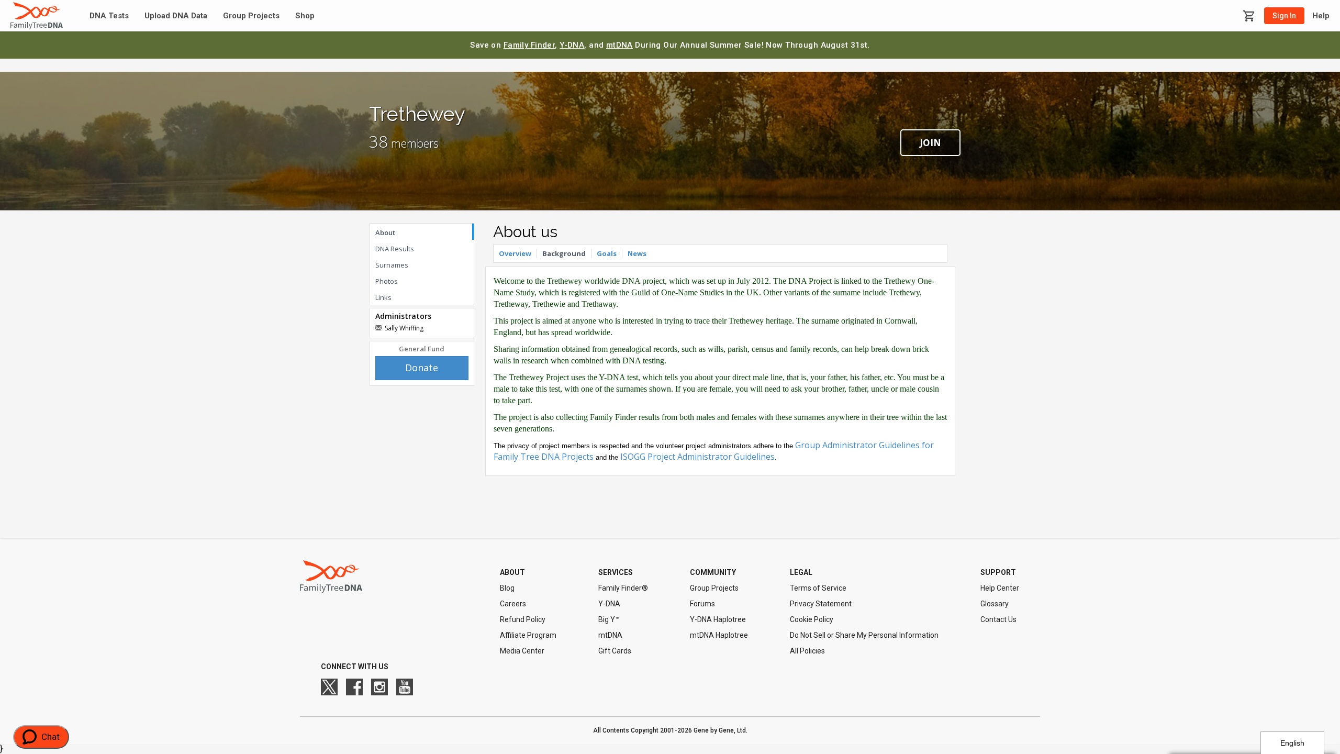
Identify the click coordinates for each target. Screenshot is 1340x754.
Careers (513, 603)
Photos (386, 281)
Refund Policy (522, 619)
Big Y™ (609, 619)
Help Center (999, 588)
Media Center (522, 651)
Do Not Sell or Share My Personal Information (864, 635)
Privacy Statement (821, 603)
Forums (702, 603)
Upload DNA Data (175, 16)
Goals (607, 253)
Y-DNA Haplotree (718, 619)
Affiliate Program (528, 635)
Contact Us (998, 619)
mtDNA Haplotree (719, 635)
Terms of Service (818, 588)
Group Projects (251, 16)
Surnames (391, 265)
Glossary (994, 603)
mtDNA (619, 45)
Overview (515, 253)
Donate (421, 367)
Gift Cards (614, 651)
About (385, 232)
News (637, 253)
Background (564, 253)
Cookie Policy (811, 619)
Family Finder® (623, 588)
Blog (507, 588)
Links (383, 297)
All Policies (807, 651)
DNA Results (394, 248)
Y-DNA (572, 45)
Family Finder (529, 45)
